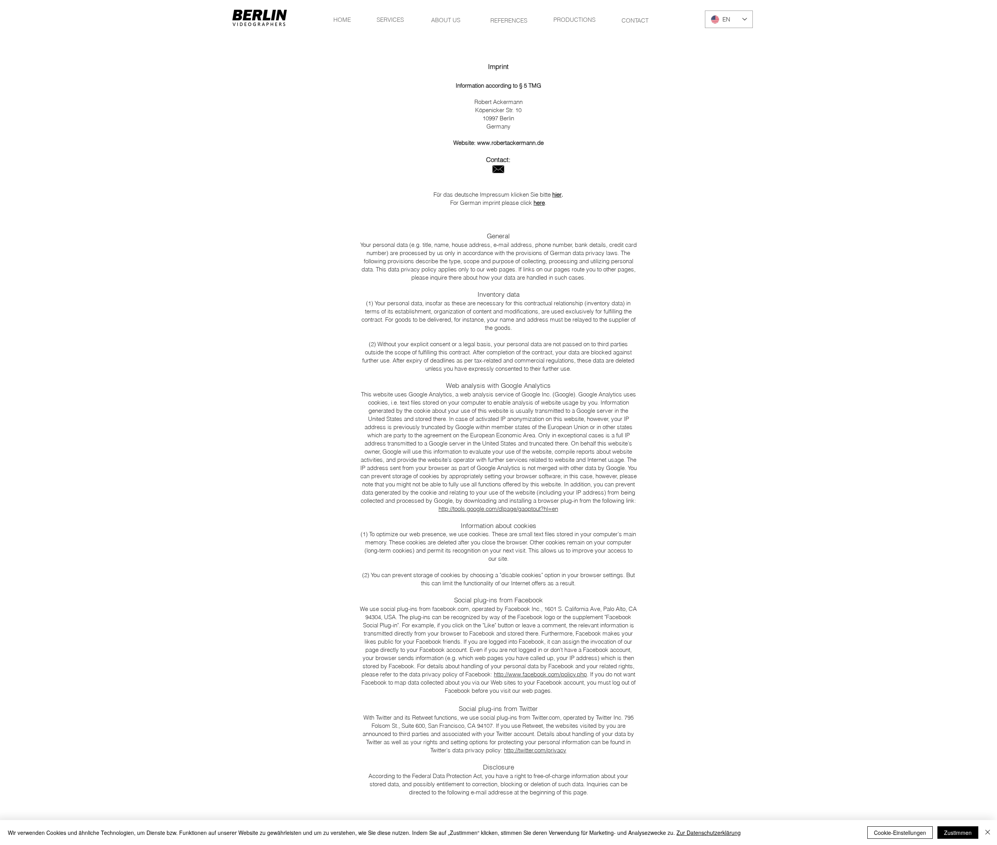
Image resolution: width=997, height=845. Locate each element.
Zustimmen (958, 832)
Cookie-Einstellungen (900, 832)
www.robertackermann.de (510, 142)
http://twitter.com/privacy (535, 750)
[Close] (987, 832)
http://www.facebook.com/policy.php (540, 674)
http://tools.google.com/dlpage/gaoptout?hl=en (498, 508)
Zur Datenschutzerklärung (708, 832)
